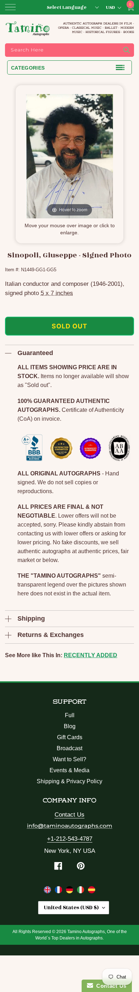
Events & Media (69, 770)
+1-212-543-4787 (69, 838)
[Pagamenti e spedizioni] (81, 891)
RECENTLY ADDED (90, 655)
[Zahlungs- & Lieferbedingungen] (70, 891)
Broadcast (69, 748)
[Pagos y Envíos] (91, 891)
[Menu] (10, 7)
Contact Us (69, 814)
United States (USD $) (71, 908)
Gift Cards (69, 737)
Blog (70, 726)
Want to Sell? (69, 759)
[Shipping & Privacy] (48, 891)
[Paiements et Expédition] (59, 891)
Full (69, 715)
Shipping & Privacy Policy (69, 781)
